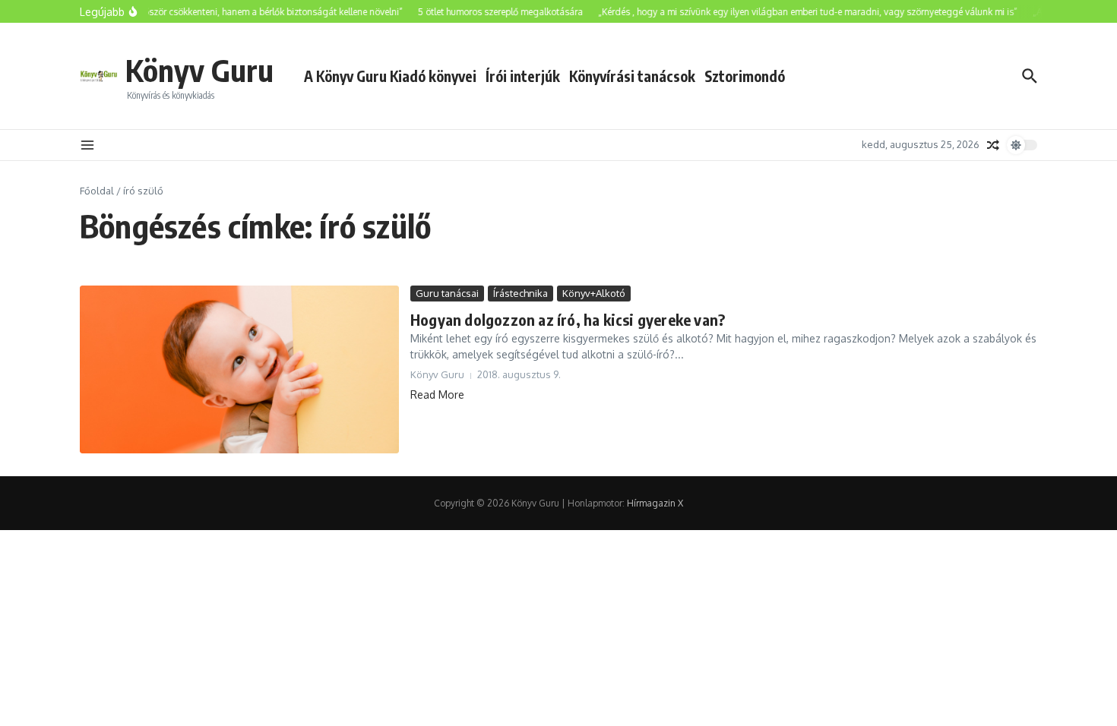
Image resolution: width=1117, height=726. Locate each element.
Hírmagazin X (655, 503)
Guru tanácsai (447, 293)
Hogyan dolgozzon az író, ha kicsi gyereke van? (567, 319)
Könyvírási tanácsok (632, 76)
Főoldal (97, 191)
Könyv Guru (199, 70)
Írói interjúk (523, 76)
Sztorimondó (744, 76)
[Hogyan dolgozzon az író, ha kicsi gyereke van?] (239, 369)
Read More (437, 394)
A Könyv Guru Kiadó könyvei (390, 76)
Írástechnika (520, 293)
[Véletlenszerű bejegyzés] (993, 145)
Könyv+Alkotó (593, 293)
